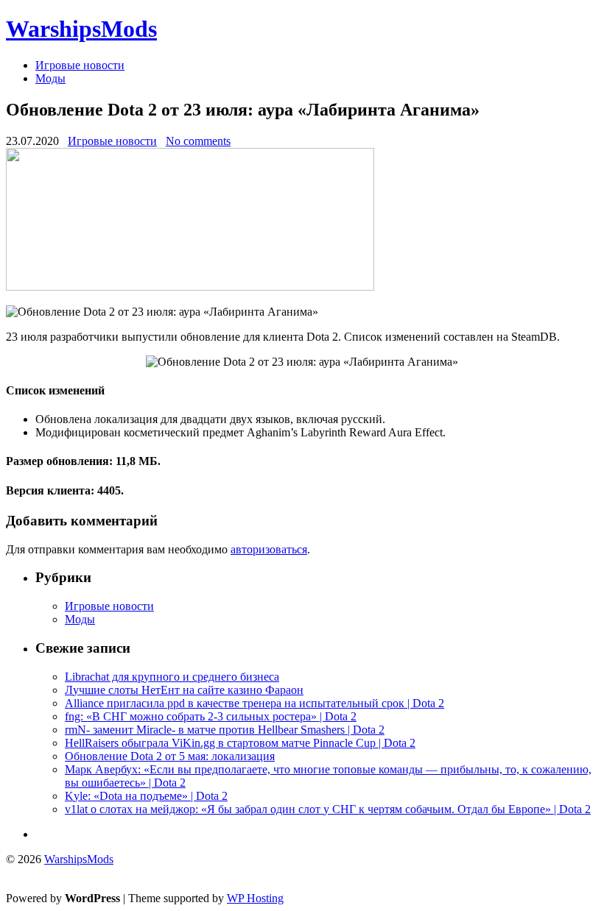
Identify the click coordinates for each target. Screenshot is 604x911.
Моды (50, 78)
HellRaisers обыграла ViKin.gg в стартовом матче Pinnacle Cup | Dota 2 (240, 743)
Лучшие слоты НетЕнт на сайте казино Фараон (184, 690)
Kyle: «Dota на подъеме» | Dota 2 (146, 796)
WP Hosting (255, 898)
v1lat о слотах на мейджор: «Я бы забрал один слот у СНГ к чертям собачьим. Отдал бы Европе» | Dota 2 (328, 809)
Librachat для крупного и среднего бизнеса (172, 676)
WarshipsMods (81, 28)
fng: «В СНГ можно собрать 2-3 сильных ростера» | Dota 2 (211, 716)
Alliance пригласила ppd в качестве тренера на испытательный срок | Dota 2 (254, 703)
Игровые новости (79, 65)
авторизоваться (269, 549)
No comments (198, 141)
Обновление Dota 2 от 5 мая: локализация (170, 756)
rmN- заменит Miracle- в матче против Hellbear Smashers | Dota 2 (224, 729)
